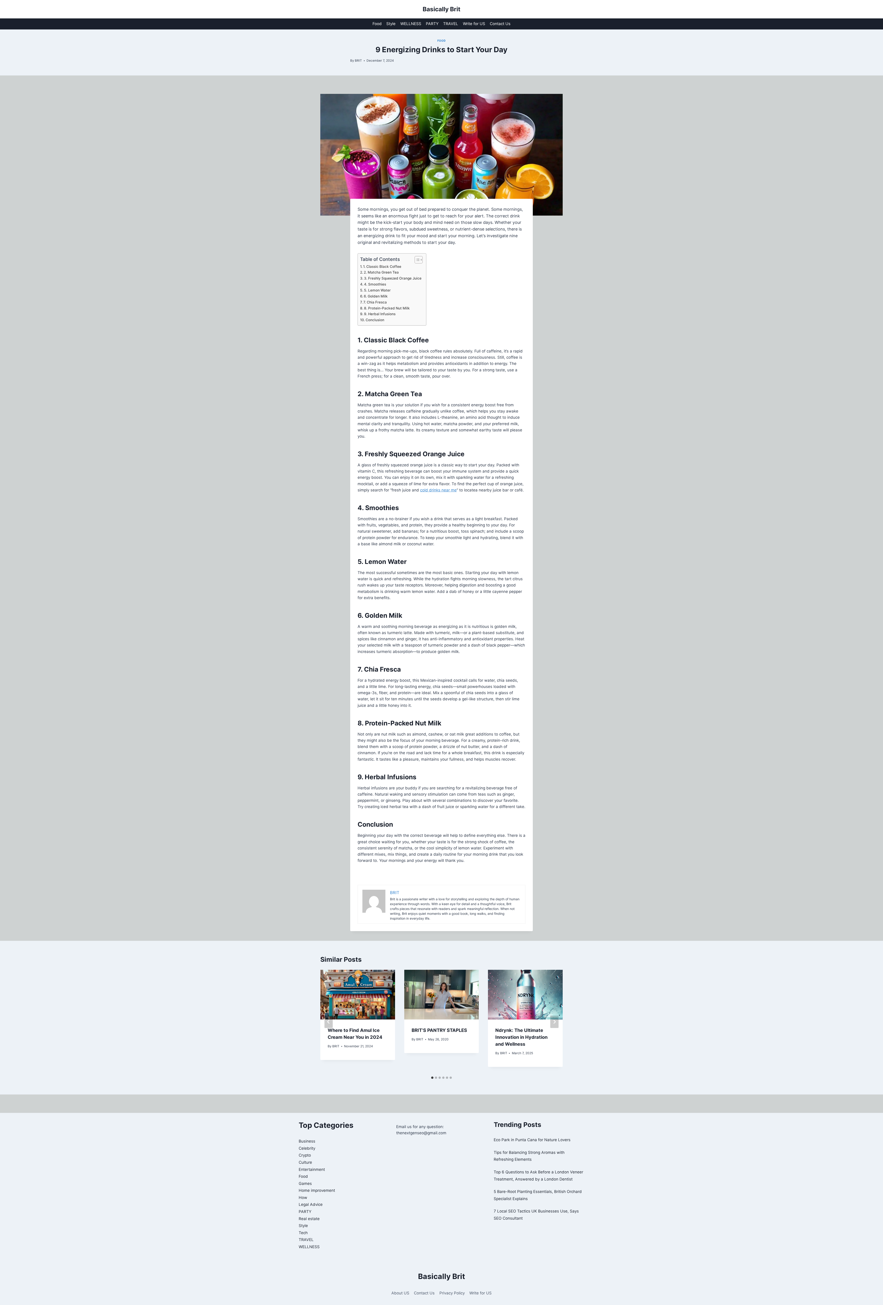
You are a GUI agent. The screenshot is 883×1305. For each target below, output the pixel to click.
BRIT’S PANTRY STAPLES (439, 1030)
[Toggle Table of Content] (416, 260)
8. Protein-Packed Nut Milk (387, 308)
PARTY (432, 23)
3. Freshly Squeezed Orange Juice (392, 278)
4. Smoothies (375, 284)
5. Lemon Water (377, 290)
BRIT (358, 60)
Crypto (305, 1155)
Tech (303, 1232)
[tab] (432, 1078)
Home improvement (317, 1190)
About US (400, 1293)
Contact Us (500, 23)
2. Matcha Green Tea (381, 272)
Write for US (474, 23)
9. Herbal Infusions (380, 314)
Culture (305, 1162)
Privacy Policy (452, 1293)
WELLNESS (410, 23)
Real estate (309, 1218)
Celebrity (307, 1148)
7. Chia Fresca (375, 302)
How (303, 1197)
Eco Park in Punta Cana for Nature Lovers (532, 1140)
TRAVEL (450, 23)
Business (307, 1141)
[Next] (554, 1022)
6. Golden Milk (376, 296)
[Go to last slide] (328, 1022)
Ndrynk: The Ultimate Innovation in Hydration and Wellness (521, 1037)
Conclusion (375, 320)
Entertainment (312, 1169)
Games (305, 1183)
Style (391, 23)
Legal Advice (311, 1204)
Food (377, 23)
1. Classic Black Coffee (382, 266)
